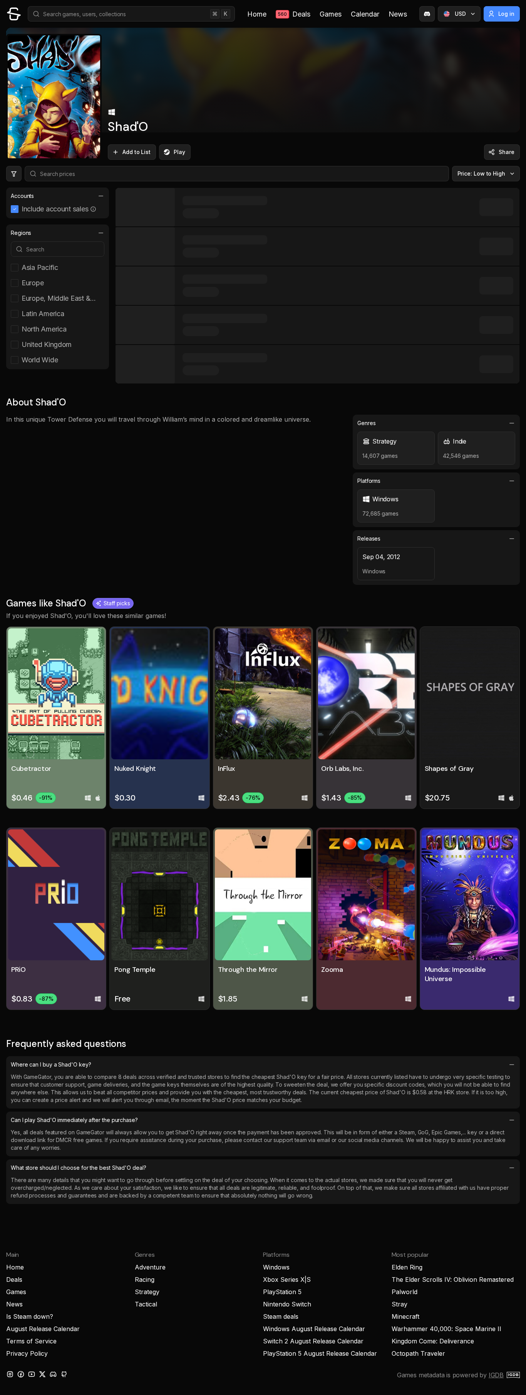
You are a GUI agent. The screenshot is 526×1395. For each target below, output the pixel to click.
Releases (368, 538)
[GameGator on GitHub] (64, 1374)
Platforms (368, 480)
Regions (21, 232)
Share (506, 152)
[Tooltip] (93, 209)
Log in (506, 13)
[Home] (14, 14)
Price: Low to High (481, 173)
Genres (366, 423)
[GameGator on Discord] (427, 14)
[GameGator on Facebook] (21, 1374)
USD (460, 13)
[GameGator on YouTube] (31, 1374)
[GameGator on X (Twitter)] (42, 1374)
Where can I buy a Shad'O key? (51, 1064)
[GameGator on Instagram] (10, 1374)
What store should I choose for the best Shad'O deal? (78, 1167)
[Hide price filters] (14, 173)
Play (179, 152)
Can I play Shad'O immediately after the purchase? (74, 1120)
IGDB (496, 1375)
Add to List (136, 152)
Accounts (22, 196)
